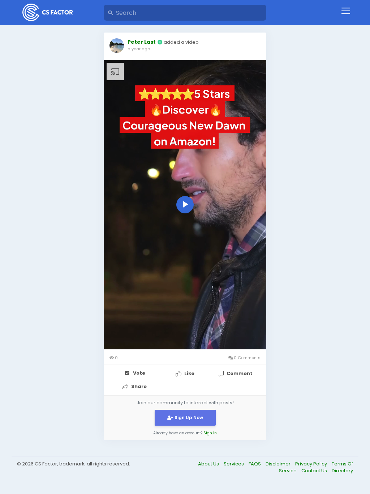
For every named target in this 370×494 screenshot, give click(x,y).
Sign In (210, 433)
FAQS (255, 463)
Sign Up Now (189, 417)
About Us (209, 463)
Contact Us (314, 470)
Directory (342, 470)
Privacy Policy (311, 463)
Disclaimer (279, 463)
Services (234, 463)
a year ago (139, 49)
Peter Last (142, 42)
